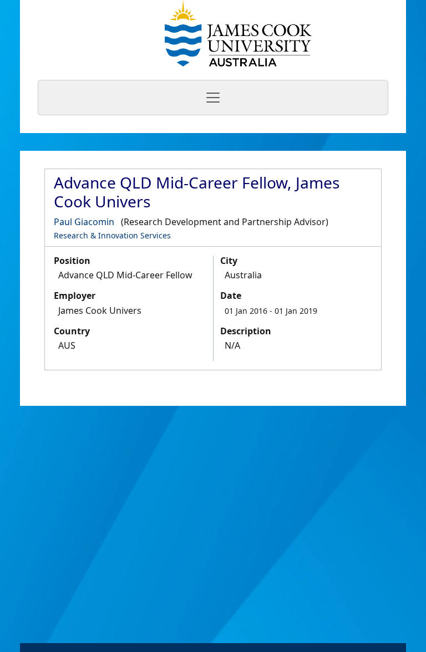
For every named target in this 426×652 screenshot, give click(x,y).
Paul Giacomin (84, 222)
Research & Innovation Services (112, 235)
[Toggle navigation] (213, 97)
